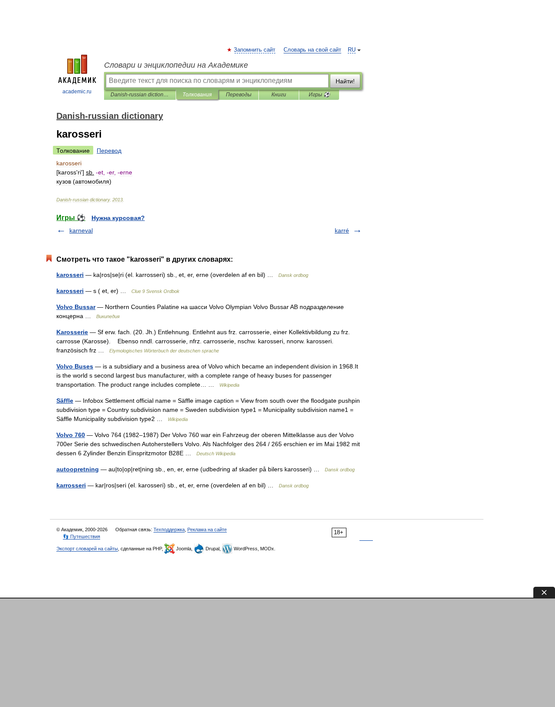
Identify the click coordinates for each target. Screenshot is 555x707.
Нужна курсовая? (118, 217)
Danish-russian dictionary (140, 95)
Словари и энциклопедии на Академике (176, 65)
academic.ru (76, 92)
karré (342, 230)
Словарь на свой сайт (312, 50)
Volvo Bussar (75, 306)
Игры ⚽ (319, 95)
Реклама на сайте (207, 529)
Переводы (238, 95)
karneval (81, 230)
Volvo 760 (70, 434)
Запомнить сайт (255, 50)
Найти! (345, 81)
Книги (278, 95)
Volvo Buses (74, 366)
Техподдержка (169, 529)
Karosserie (72, 332)
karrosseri (71, 485)
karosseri (70, 274)
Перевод (109, 150)
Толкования (197, 95)
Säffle (64, 400)
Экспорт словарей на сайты (87, 548)
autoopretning (77, 469)
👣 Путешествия (81, 536)
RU (352, 50)
